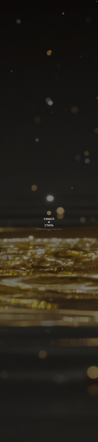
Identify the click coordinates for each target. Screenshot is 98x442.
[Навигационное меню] (96, 1)
